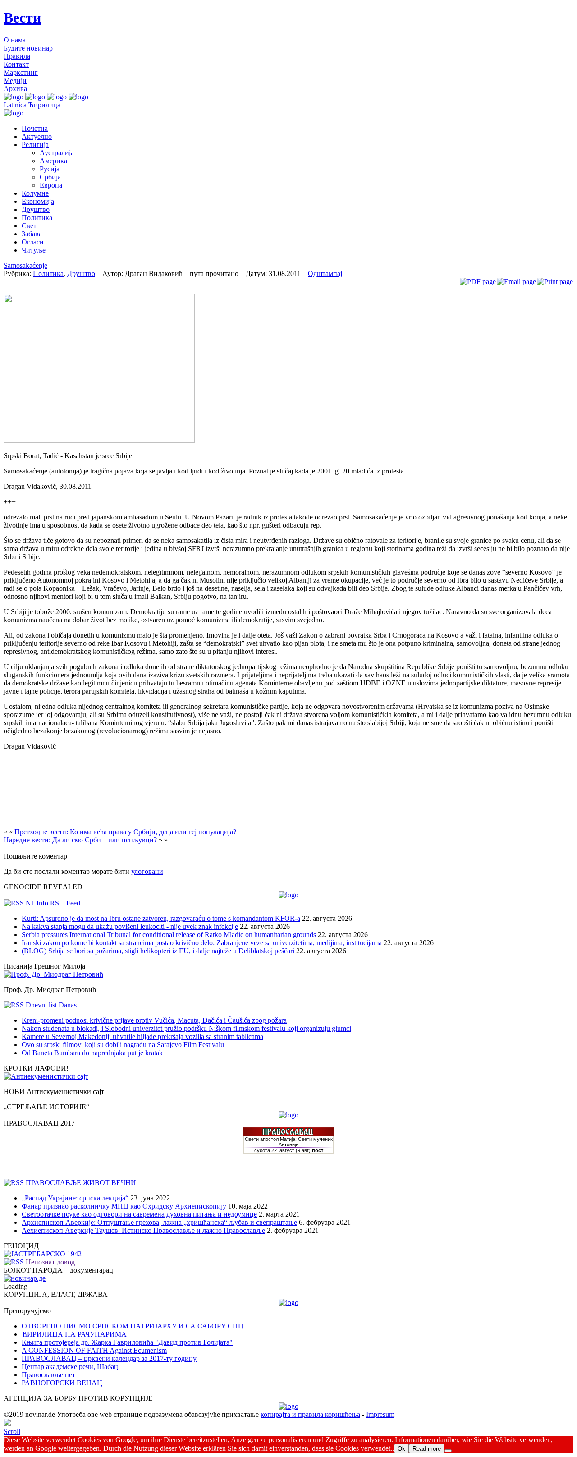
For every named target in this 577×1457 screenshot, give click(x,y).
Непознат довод (50, 1262)
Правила (17, 56)
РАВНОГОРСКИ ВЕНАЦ (62, 1383)
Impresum (380, 1414)
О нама (15, 40)
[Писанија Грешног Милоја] (53, 974)
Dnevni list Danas (51, 1005)
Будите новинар (28, 48)
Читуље (34, 250)
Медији (15, 80)
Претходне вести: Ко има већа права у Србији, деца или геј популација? (125, 832)
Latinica (15, 105)
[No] (448, 1450)
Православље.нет (48, 1375)
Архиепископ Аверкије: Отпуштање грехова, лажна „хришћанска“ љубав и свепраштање (159, 1222)
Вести (22, 17)
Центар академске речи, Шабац (70, 1366)
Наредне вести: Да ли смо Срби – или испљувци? (80, 840)
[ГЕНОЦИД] (43, 1254)
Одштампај (325, 273)
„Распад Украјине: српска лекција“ (75, 1198)
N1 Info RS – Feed (53, 903)
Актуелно (37, 136)
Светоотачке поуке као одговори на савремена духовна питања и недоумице (139, 1214)
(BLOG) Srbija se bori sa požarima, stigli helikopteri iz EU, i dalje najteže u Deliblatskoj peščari (158, 951)
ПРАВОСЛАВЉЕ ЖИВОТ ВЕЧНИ (81, 1182)
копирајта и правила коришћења (310, 1414)
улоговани (147, 871)
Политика (37, 217)
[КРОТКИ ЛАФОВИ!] (46, 1076)
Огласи (33, 242)
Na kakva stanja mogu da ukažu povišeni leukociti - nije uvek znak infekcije (130, 926)
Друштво (36, 209)
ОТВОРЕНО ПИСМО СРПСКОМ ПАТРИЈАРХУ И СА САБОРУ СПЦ (132, 1326)
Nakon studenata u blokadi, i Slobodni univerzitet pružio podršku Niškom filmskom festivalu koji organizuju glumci (186, 1028)
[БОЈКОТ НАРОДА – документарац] (25, 1278)
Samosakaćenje (25, 265)
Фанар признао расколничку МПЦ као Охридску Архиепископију (124, 1206)
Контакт (16, 64)
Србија (50, 177)
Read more (426, 1448)
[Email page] (516, 281)
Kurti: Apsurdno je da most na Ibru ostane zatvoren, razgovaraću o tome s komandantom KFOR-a (161, 918)
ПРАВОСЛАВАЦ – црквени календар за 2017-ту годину (109, 1358)
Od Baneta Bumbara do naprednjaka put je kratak (92, 1053)
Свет (29, 226)
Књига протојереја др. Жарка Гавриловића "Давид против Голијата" (127, 1342)
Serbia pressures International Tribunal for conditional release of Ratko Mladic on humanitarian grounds (169, 934)
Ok (401, 1448)
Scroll (12, 1431)
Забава (32, 234)
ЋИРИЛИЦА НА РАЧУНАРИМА (74, 1334)
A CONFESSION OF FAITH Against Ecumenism (94, 1350)
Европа (51, 185)
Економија (38, 201)
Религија (35, 144)
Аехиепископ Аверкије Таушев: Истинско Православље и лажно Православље (143, 1230)
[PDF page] (477, 281)
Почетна (35, 128)
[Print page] (554, 281)
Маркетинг (21, 72)
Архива (15, 88)
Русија (50, 169)
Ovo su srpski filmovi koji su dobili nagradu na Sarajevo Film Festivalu (123, 1044)
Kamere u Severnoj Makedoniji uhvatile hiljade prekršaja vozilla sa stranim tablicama (142, 1036)
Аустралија (57, 152)
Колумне (35, 193)
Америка (53, 161)
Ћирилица (44, 105)
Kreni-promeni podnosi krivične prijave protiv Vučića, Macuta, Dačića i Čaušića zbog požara (154, 1020)
